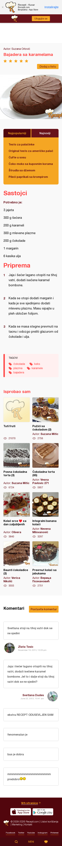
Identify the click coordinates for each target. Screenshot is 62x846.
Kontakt (28, 824)
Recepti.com (6, 823)
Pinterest (54, 833)
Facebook (10, 833)
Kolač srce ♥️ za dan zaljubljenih (16, 515)
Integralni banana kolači (45, 515)
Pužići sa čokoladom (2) (45, 418)
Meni (31, 841)
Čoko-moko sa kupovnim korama (31, 163)
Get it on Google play (43, 811)
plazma (17, 368)
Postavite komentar (44, 609)
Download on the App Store (20, 811)
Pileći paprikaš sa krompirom (28, 176)
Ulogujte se (40, 18)
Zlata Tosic (25, 646)
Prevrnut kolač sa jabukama (45, 564)
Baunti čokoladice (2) (16, 564)
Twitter (21, 833)
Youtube (31, 833)
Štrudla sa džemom (22, 170)
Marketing (17, 824)
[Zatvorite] (3, 7)
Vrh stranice (29, 803)
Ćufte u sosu (17, 157)
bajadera (18, 372)
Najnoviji (44, 133)
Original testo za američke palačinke (31, 150)
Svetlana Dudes (33, 695)
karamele (37, 368)
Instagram (43, 833)
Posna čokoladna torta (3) (16, 466)
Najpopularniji (17, 133)
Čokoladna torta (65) (45, 466)
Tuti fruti (16, 418)
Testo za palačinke (21, 144)
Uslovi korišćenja (49, 821)
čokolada (19, 363)
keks (37, 363)
